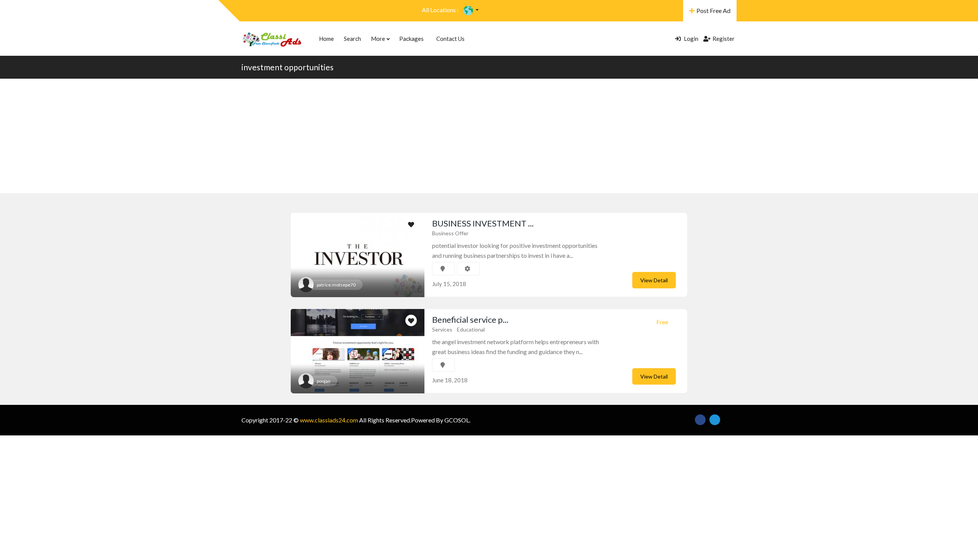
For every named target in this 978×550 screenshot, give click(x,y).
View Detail (654, 280)
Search (352, 38)
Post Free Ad (713, 10)
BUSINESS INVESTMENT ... (483, 223)
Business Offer (450, 233)
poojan (323, 381)
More (378, 38)
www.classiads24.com (329, 420)
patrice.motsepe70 (336, 285)
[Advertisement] (489, 135)
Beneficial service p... (470, 319)
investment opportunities (287, 67)
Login (690, 38)
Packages (411, 38)
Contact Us (450, 38)
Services (442, 329)
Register (723, 38)
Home (326, 38)
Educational (471, 329)
